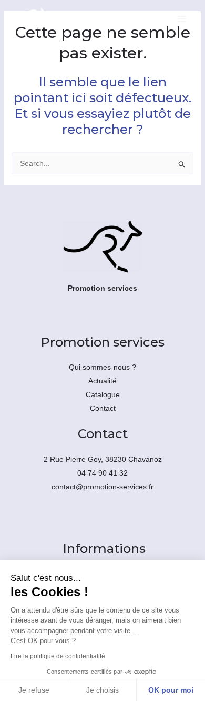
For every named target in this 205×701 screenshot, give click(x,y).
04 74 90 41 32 (102, 473)
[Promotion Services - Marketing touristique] (30, 18)
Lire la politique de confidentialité (58, 656)
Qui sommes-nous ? (102, 367)
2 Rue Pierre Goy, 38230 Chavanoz (103, 459)
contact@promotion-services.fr (102, 486)
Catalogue (103, 394)
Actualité (102, 381)
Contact (103, 408)
